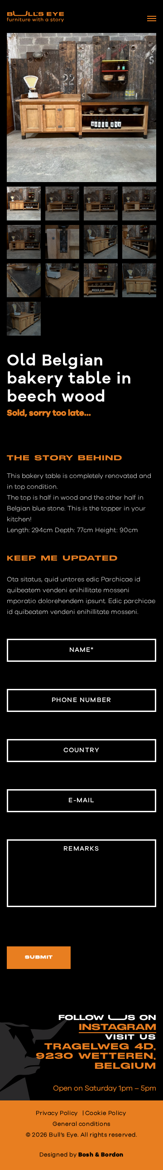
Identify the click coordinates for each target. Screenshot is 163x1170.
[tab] (64, 460)
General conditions (81, 1124)
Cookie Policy (105, 1113)
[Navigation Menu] (151, 18)
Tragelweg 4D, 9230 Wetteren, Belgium (96, 1056)
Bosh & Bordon (101, 1155)
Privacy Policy (56, 1113)
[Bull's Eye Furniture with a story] (35, 16)
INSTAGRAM (117, 1027)
